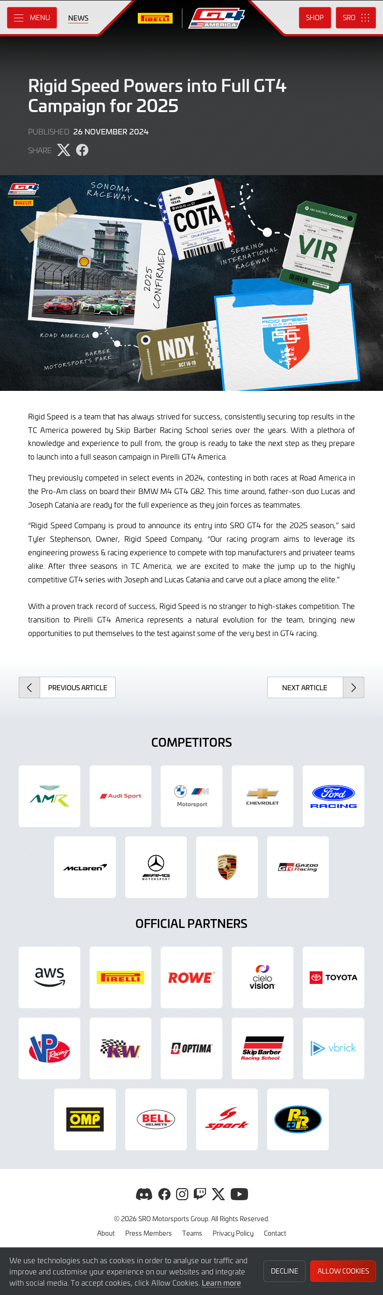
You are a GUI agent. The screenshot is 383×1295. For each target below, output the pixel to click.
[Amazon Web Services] (49, 977)
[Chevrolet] (262, 796)
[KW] (120, 1048)
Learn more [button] (221, 1282)
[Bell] (156, 1119)
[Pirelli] (120, 977)
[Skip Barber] (262, 1048)
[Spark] (227, 1119)
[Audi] (120, 796)
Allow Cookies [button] (343, 1271)
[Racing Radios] (298, 1119)
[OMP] (85, 1119)
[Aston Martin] (49, 796)
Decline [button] (284, 1271)
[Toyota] (298, 867)
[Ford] (333, 796)
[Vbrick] (333, 1048)
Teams (192, 1233)
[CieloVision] (262, 977)
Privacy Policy (233, 1233)
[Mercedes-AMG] (156, 867)
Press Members (148, 1233)
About (106, 1233)
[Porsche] (227, 867)
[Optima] (191, 1048)
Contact (275, 1233)
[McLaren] (85, 867)
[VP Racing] (49, 1048)
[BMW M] (191, 796)
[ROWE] (191, 977)
